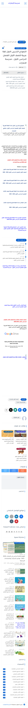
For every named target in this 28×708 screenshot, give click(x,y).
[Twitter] (11, 516)
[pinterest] (16, 521)
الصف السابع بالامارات (13, 671)
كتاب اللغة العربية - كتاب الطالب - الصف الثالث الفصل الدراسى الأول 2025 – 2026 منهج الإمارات (8, 599)
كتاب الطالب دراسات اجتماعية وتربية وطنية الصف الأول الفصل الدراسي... (13, 246)
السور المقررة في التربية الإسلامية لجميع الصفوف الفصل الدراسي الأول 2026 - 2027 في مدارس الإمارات (8, 644)
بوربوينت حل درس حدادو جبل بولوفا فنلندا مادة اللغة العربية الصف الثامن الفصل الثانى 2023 (9, 626)
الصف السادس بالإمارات (13, 669)
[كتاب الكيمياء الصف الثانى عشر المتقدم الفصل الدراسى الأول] (20, 634)
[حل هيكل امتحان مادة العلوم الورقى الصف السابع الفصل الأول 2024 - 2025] (20, 589)
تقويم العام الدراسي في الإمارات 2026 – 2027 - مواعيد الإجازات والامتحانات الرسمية (14, 559)
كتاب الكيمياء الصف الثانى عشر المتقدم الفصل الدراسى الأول (8, 635)
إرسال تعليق (20, 477)
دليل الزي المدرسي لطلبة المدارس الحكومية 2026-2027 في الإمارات (9, 42)
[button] (20, 410)
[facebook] (21, 516)
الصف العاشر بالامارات (13, 687)
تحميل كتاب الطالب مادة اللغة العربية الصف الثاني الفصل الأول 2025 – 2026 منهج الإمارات (9, 608)
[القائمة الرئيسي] (25, 3)
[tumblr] (11, 521)
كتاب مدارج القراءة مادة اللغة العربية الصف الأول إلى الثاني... (13, 252)
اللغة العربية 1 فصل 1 (20, 402)
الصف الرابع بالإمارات (13, 682)
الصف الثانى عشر (13, 684)
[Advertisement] (14, 25)
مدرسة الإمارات (14, 3)
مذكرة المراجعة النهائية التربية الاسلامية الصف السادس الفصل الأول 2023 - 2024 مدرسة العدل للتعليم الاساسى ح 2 (8, 617)
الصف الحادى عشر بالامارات (13, 695)
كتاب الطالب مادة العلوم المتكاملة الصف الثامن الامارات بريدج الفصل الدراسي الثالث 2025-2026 (8, 653)
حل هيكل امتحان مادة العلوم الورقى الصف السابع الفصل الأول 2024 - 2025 (8, 590)
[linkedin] (16, 516)
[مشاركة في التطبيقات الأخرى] (6, 410)
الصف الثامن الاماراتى (13, 674)
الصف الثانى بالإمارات (13, 692)
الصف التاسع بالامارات (13, 679)
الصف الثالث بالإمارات (13, 689)
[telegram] (7, 516)
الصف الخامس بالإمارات (13, 676)
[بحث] (2, 3)
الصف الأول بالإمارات (20, 48)
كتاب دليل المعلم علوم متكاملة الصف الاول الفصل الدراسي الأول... (13, 259)
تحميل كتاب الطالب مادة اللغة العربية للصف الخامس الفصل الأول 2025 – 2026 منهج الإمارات (9, 581)
